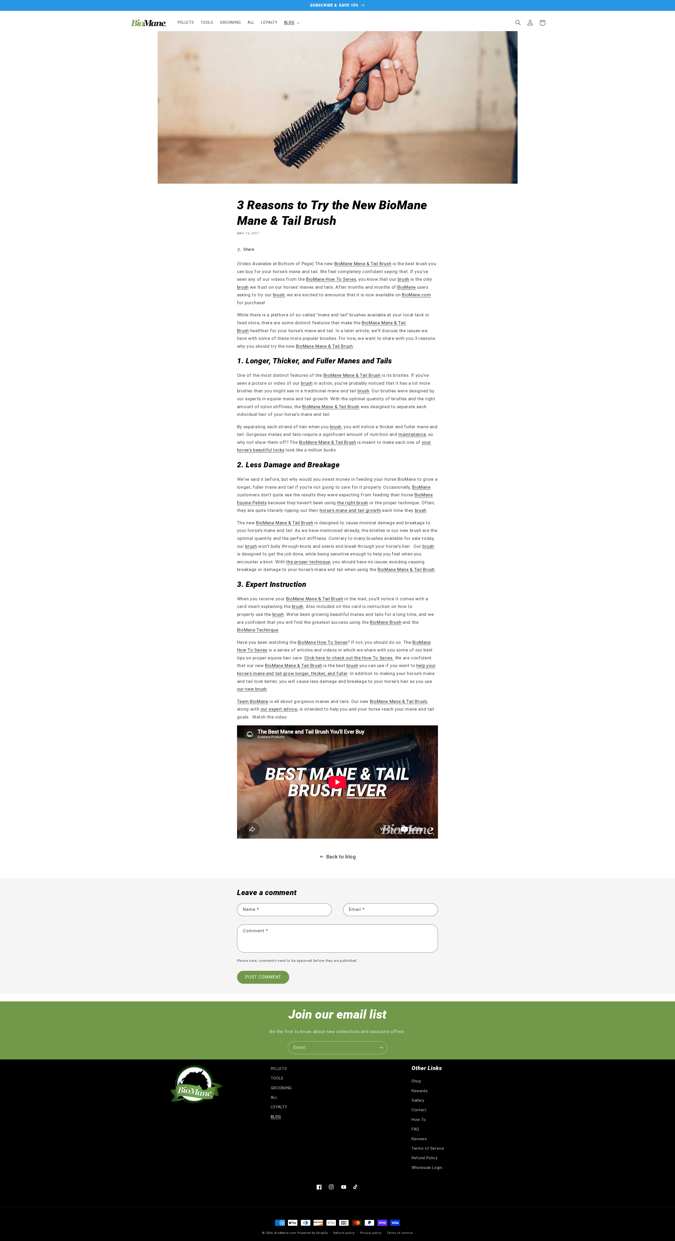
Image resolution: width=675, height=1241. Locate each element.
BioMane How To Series (331, 279)
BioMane (406, 287)
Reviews (419, 1139)
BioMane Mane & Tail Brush (363, 263)
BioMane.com (416, 294)
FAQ (415, 1129)
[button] (291, 22)
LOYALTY (279, 1107)
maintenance (412, 434)
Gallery (418, 1100)
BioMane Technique (257, 630)
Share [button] (248, 249)
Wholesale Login (427, 1167)
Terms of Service (428, 1148)
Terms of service (400, 1233)
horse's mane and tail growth (350, 510)
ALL (274, 1097)
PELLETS (279, 1068)
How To (419, 1119)
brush (403, 279)
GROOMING (281, 1088)
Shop (416, 1081)
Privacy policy (370, 1233)
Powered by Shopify (312, 1233)
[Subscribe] (381, 1047)
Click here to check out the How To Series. (349, 657)
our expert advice (279, 709)
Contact (419, 1109)
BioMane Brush (385, 622)
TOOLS (277, 1078)
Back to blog (341, 857)
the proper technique (308, 561)
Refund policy (344, 1233)
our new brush (252, 689)
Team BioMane (252, 701)
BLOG (276, 1116)
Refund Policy (424, 1158)
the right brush (352, 502)
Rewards (420, 1090)
